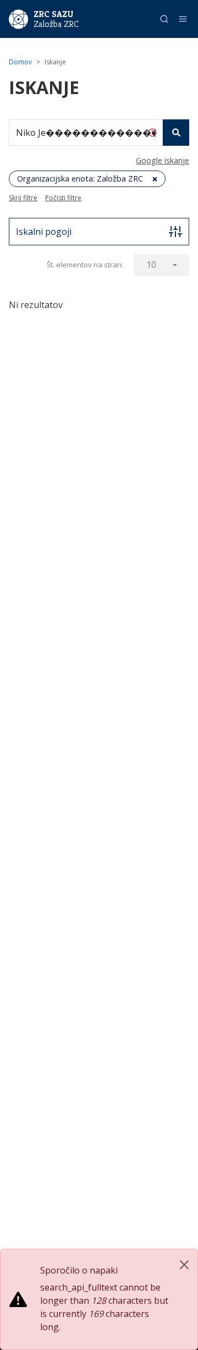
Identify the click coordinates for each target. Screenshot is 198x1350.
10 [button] (151, 265)
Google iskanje (162, 160)
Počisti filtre (63, 197)
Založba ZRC (56, 24)
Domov (20, 62)
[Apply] (176, 132)
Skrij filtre (23, 197)
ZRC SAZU (54, 14)
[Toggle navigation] (183, 19)
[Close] (184, 1264)
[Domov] (18, 18)
